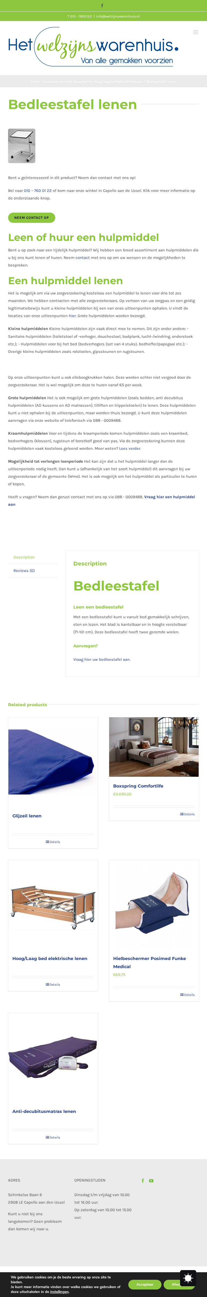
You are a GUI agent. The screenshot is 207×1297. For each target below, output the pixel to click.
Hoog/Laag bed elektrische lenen (49, 958)
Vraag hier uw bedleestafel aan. (101, 659)
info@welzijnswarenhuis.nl (118, 16)
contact (82, 257)
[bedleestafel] (103, 146)
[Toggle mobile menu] (196, 32)
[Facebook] (143, 1181)
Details (55, 842)
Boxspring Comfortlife (138, 786)
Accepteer (144, 1284)
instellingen (59, 1291)
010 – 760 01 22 (38, 190)
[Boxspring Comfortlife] (154, 747)
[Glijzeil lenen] (53, 762)
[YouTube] (151, 1181)
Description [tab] (24, 557)
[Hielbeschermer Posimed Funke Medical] (154, 904)
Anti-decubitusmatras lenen (44, 1111)
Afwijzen (179, 1284)
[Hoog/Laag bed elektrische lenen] (53, 904)
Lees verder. (130, 448)
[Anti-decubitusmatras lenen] (53, 1057)
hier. (73, 315)
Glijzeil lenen (27, 815)
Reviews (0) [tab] (24, 570)
